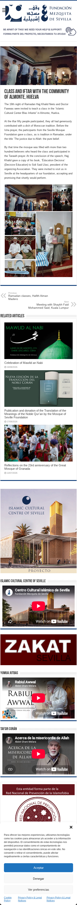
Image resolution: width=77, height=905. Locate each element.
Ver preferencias (38, 889)
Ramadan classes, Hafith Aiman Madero (28, 296)
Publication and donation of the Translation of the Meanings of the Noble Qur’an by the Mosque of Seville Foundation (35, 414)
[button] (71, 827)
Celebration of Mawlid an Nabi (23, 362)
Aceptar (39, 867)
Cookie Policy (8, 899)
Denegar (38, 878)
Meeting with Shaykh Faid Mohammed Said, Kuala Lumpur (48, 305)
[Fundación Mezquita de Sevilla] (38, 12)
